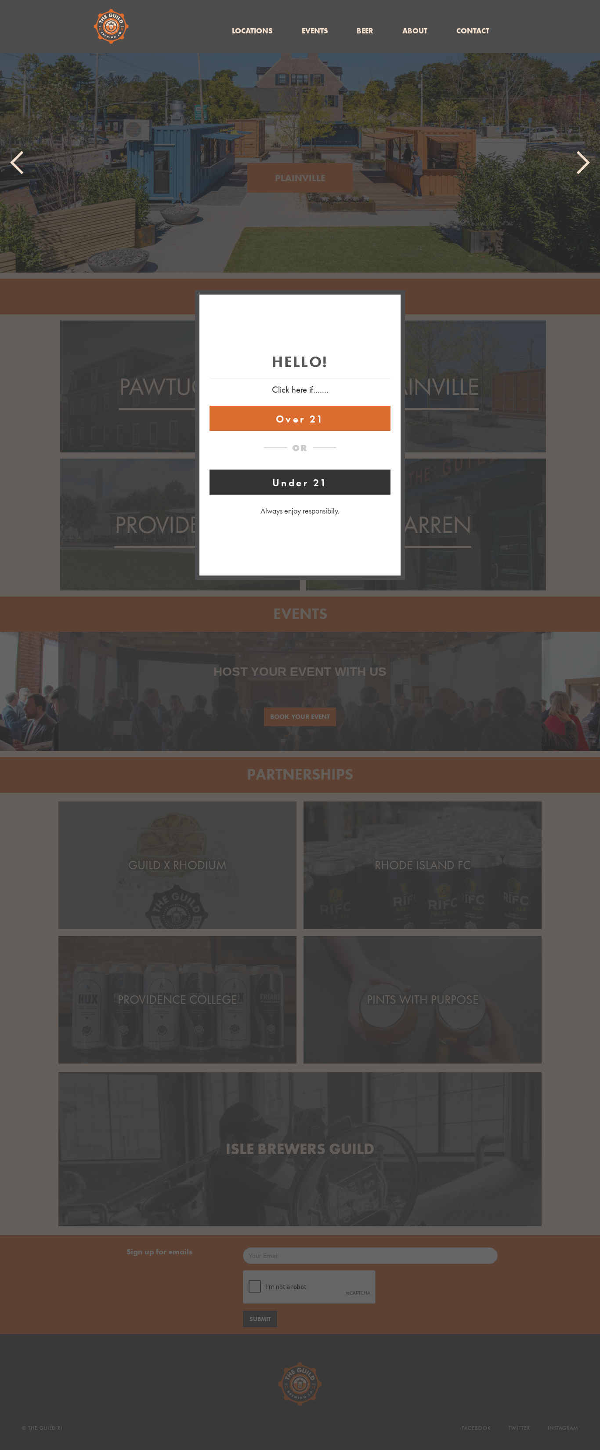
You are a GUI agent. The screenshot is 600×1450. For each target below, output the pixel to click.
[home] (111, 26)
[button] (17, 163)
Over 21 (300, 419)
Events (315, 31)
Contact (472, 31)
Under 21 (300, 483)
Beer (365, 31)
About (414, 31)
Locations (252, 31)
